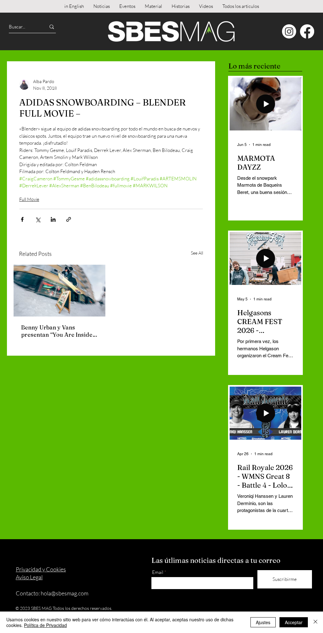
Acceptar (293, 622)
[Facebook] (307, 31)
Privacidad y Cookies (41, 569)
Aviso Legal (29, 577)
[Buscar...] (52, 27)
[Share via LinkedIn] (53, 219)
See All (197, 253)
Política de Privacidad (45, 625)
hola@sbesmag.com (64, 593)
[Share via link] (69, 219)
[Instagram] (289, 31)
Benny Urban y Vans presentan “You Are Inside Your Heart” (56, 331)
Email (157, 572)
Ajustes (263, 622)
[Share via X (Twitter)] (38, 219)
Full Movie (29, 199)
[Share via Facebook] (22, 219)
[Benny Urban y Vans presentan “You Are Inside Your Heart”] (59, 290)
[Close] (315, 622)
